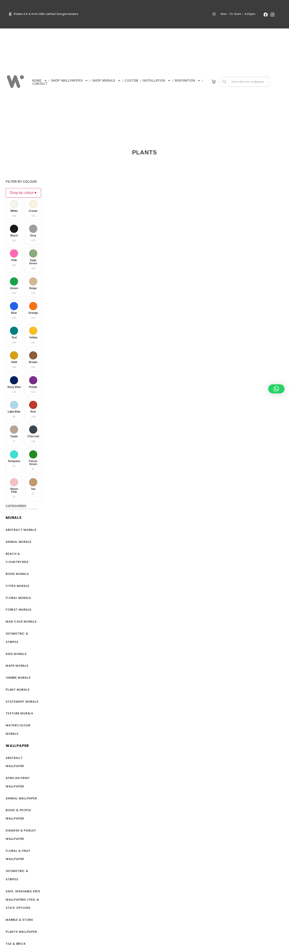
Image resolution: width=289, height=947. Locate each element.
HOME (37, 80)
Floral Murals (18, 598)
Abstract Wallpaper (15, 762)
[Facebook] (265, 14)
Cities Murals (17, 586)
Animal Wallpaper (21, 798)
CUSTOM (131, 80)
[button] (276, 388)
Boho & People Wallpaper (18, 814)
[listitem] (14, 209)
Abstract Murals (21, 530)
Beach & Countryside (17, 558)
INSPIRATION (185, 80)
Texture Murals (19, 713)
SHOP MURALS (104, 80)
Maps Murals (17, 666)
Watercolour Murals (18, 729)
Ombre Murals (18, 677)
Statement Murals (22, 701)
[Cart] (213, 81)
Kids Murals (16, 654)
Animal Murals (18, 542)
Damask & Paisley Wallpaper (21, 834)
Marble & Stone (19, 920)
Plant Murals (17, 689)
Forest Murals (18, 609)
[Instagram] (272, 14)
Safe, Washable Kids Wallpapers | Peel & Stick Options (23, 899)
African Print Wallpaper (18, 782)
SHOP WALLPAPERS (67, 80)
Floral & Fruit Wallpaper (18, 855)
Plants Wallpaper (21, 932)
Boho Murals (17, 574)
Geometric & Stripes (17, 637)
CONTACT (40, 84)
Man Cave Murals (21, 621)
